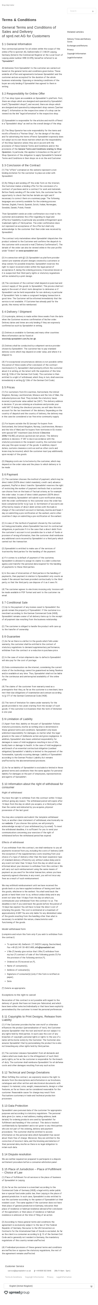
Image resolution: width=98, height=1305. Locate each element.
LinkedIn (78, 20)
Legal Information (74, 58)
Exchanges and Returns (77, 46)
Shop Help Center (8, 5)
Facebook (69, 20)
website (9, 823)
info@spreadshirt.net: (45, 947)
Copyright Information (76, 54)
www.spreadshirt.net (28, 251)
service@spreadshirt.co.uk (19, 1271)
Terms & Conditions (13, 1277)
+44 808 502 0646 (43, 1271)
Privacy (70, 50)
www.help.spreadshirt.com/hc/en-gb (19, 339)
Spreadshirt (8, 61)
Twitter (74, 20)
